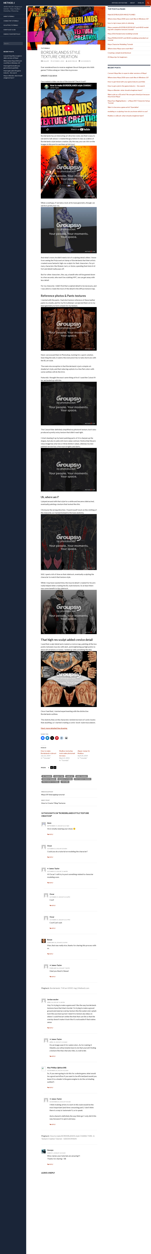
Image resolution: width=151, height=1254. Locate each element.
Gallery (46, 61)
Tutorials (45, 48)
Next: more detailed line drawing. (54, 728)
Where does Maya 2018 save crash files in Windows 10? (128, 19)
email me (141, 3)
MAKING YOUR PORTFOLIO (12, 34)
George (50, 1150)
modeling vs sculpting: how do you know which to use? (128, 111)
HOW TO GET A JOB (10, 29)
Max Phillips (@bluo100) (56, 1068)
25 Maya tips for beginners (117, 57)
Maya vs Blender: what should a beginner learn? (125, 90)
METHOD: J (9, 3)
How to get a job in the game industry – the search (126, 86)
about (132, 3)
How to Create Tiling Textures (53, 801)
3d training (47, 776)
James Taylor (72, 61)
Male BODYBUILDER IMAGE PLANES (121, 15)
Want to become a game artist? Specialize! (123, 107)
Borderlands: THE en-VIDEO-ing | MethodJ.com (69, 988)
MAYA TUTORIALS (9, 16)
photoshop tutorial (51, 782)
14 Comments (86, 61)
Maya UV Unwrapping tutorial (53, 793)
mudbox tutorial (65, 779)
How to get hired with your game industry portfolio (126, 82)
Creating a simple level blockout (119, 53)
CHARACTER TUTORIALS (11, 21)
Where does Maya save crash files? (120, 49)
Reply (51, 834)
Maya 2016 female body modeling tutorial (123, 34)
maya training (82, 776)
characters (59, 776)
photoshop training (82, 779)
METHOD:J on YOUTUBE (119, 3)
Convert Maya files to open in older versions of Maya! (127, 73)
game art (70, 776)
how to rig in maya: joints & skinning (121, 23)
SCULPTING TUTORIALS (11, 25)
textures (65, 782)
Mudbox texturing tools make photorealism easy (67, 753)
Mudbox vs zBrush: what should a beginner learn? (126, 116)
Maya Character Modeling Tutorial (120, 44)
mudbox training (49, 779)
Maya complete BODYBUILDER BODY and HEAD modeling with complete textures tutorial (128, 28)
